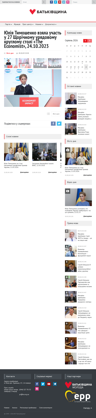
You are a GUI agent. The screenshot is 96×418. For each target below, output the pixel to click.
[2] (71, 67)
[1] (82, 61)
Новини (38, 24)
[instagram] (67, 2)
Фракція (17, 24)
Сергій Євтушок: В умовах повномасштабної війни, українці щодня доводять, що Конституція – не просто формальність (84, 268)
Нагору (86, 408)
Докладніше (24, 172)
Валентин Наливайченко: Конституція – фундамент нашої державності (84, 252)
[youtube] (59, 2)
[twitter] (55, 2)
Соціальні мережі (44, 376)
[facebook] (51, 2)
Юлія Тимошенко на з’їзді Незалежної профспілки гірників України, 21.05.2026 (15, 165)
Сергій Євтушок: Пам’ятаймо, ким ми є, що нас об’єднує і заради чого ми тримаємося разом (85, 360)
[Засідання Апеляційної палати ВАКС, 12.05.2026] (44, 152)
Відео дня (71, 182)
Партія (7, 24)
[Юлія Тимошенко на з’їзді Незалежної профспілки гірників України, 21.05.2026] (16, 152)
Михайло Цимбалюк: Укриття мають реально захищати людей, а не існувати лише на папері (84, 115)
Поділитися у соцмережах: (17, 123)
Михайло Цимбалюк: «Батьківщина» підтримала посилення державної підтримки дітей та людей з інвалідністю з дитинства (84, 100)
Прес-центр (27, 24)
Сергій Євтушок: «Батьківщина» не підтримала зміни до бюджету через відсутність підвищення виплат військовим (85, 314)
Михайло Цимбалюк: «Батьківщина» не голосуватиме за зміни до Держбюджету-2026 (85, 345)
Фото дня (10, 53)
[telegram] (63, 2)
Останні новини (74, 86)
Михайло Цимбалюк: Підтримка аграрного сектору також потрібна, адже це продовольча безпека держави (84, 298)
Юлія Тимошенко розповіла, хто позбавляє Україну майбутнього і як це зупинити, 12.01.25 (78, 210)
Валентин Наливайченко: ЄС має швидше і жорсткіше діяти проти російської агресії (84, 329)
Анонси (14, 408)
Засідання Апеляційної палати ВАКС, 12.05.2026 (43, 164)
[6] (75, 67)
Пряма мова (72, 223)
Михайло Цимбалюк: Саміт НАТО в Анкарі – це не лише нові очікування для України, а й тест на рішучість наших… (85, 237)
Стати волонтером (45, 408)
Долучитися (50, 24)
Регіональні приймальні (28, 408)
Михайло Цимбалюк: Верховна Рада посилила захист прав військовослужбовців (85, 131)
